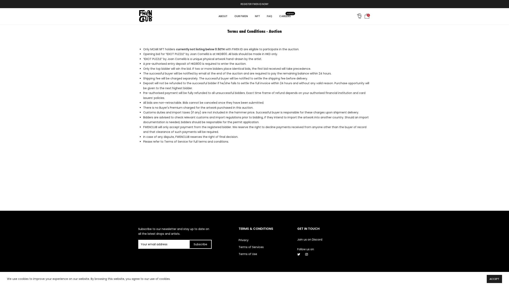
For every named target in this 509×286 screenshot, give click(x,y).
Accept (494, 279)
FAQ (269, 16)
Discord (317, 240)
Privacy (244, 240)
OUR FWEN (241, 16)
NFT (257, 16)
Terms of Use (248, 254)
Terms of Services (251, 247)
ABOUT (223, 16)
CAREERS (286, 15)
